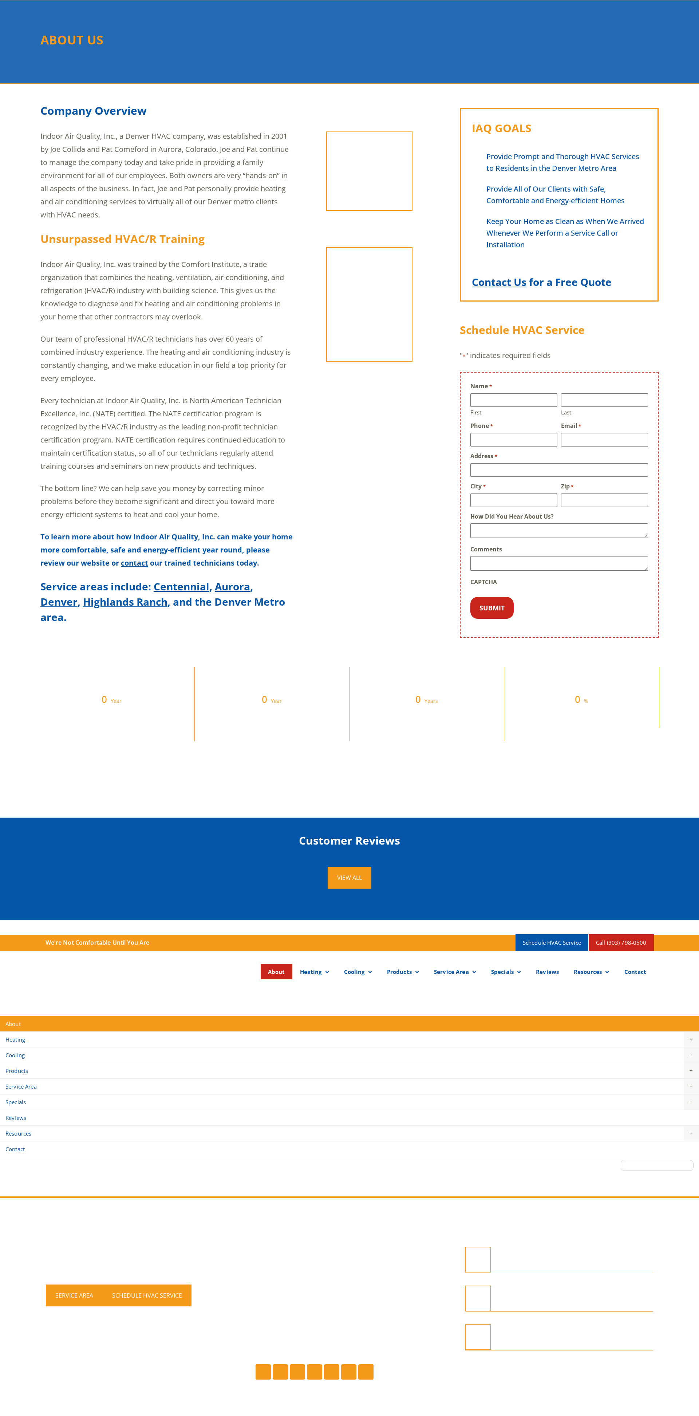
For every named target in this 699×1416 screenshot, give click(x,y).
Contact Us (499, 282)
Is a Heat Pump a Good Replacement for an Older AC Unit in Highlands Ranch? (581, 1260)
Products (399, 971)
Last (566, 412)
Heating (311, 971)
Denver (59, 602)
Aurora (232, 586)
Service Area (451, 971)
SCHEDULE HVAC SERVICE (147, 1295)
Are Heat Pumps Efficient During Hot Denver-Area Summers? (575, 1298)
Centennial (181, 586)
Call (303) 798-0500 (621, 942)
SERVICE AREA (74, 1295)
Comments (486, 549)
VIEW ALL (349, 878)
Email (571, 426)
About (276, 971)
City (477, 486)
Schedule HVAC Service (552, 942)
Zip (567, 486)
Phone (481, 426)
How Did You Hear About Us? (512, 516)
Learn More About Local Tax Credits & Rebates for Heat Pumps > (350, 1004)
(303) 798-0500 (280, 1261)
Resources (588, 971)
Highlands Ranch (125, 602)
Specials (502, 971)
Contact (635, 971)
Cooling (354, 971)
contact (134, 563)
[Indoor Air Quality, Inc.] (77, 972)
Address (483, 456)
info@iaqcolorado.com (294, 1296)
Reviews (547, 971)
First (475, 412)
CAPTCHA (483, 582)
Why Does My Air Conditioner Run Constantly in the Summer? (570, 1337)
